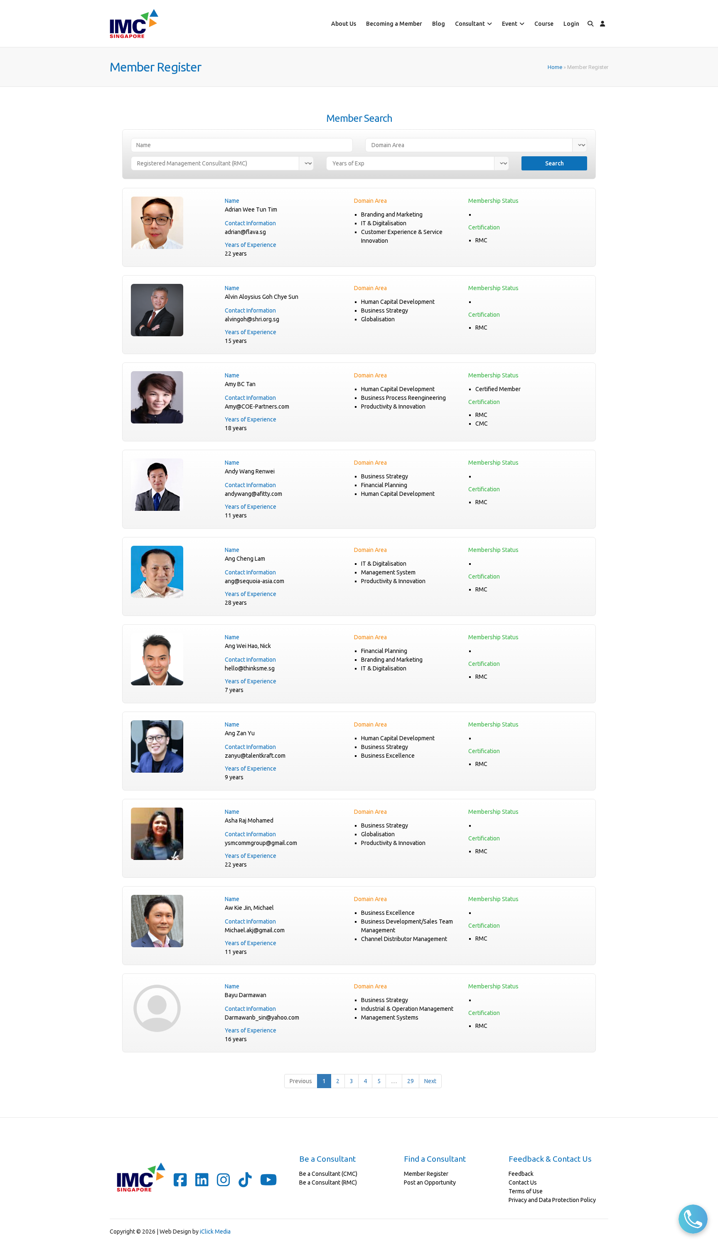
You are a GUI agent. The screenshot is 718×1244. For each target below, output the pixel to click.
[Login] (602, 23)
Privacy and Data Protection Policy (552, 1200)
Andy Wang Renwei (250, 471)
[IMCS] (134, 23)
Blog (438, 23)
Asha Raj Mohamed (249, 820)
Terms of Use (526, 1191)
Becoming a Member (394, 23)
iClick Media (215, 1231)
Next (430, 1081)
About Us (343, 23)
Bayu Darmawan (245, 995)
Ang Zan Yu (240, 733)
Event (509, 23)
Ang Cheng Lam (245, 558)
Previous (301, 1081)
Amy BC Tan (240, 384)
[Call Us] (693, 1219)
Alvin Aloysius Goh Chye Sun (261, 296)
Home (555, 67)
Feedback (521, 1173)
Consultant (470, 23)
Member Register (426, 1173)
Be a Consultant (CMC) (328, 1173)
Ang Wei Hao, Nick (248, 646)
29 (410, 1081)
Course (543, 23)
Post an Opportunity (430, 1182)
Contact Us (523, 1182)
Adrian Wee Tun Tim (251, 209)
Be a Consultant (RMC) (328, 1182)
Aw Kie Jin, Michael (249, 907)
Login (571, 23)
